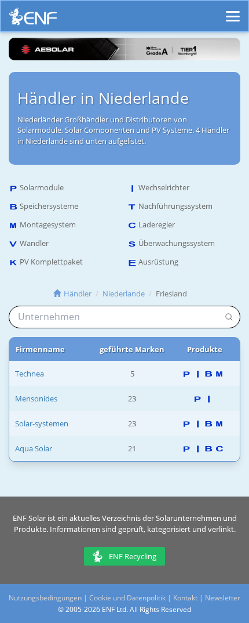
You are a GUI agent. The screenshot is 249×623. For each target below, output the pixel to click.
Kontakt (185, 598)
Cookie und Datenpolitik (127, 598)
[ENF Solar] (33, 19)
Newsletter (222, 598)
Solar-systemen (41, 423)
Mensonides (36, 398)
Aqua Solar (33, 448)
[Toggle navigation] (233, 11)
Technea (29, 373)
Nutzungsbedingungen (45, 598)
